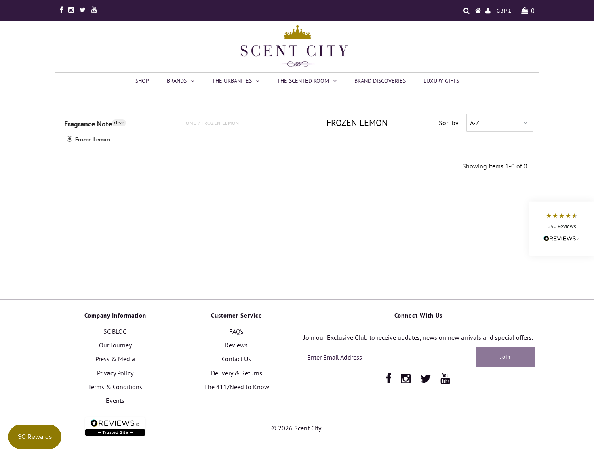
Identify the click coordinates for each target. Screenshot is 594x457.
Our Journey (115, 345)
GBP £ (504, 10)
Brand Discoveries (380, 80)
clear (119, 123)
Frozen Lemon (92, 139)
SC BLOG (115, 331)
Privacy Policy (115, 373)
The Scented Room (303, 80)
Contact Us (236, 359)
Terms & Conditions (115, 387)
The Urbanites (232, 80)
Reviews (236, 345)
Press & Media (115, 359)
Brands (177, 80)
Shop (142, 80)
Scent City (307, 428)
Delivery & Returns (236, 373)
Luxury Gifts (441, 80)
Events (115, 400)
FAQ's (236, 331)
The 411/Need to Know (236, 387)
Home (189, 123)
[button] (561, 228)
